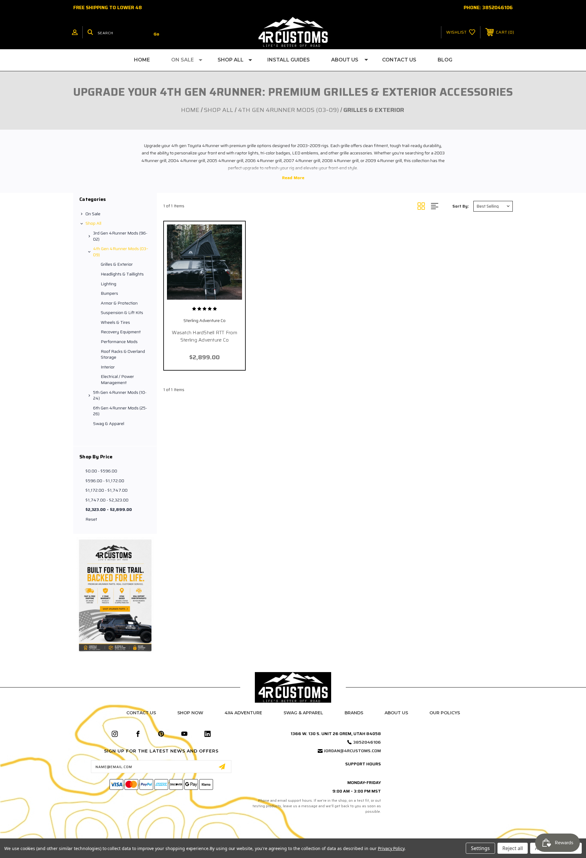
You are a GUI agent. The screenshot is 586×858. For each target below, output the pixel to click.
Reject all (512, 848)
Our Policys (444, 713)
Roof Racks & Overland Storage (123, 354)
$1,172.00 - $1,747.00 (106, 490)
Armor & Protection (119, 303)
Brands (354, 713)
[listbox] (493, 206)
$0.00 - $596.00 (101, 471)
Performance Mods (119, 341)
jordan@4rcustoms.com (352, 750)
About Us (344, 60)
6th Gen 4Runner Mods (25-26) (120, 411)
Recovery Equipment (121, 331)
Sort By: (460, 206)
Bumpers (109, 293)
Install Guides (288, 60)
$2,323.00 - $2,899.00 (108, 509)
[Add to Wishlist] (204, 296)
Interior (108, 367)
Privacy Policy (391, 848)
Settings (480, 848)
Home (142, 60)
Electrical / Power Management (117, 379)
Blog (445, 60)
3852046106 (497, 7)
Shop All (231, 60)
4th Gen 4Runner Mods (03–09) (120, 251)
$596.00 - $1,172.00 (104, 480)
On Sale (182, 60)
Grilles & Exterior (117, 264)
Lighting (108, 283)
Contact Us (399, 60)
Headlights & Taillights (122, 274)
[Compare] (218, 296)
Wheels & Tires (115, 322)
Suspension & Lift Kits (122, 312)
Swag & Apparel (108, 423)
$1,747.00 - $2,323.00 (106, 500)
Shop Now (190, 713)
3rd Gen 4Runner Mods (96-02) (120, 236)
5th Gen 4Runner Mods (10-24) (119, 395)
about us (396, 713)
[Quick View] (191, 296)
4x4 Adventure (243, 713)
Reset (91, 519)
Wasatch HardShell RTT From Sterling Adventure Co (204, 336)
